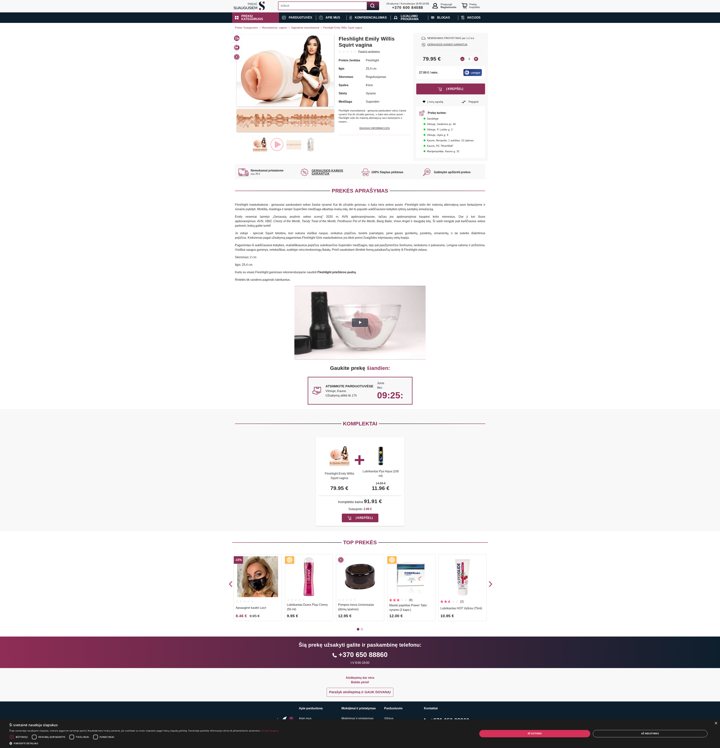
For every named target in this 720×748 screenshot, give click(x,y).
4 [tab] (310, 145)
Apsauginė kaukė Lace (251, 607)
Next (490, 585)
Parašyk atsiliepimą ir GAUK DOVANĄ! (360, 692)
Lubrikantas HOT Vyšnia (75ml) (461, 608)
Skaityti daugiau (270, 730)
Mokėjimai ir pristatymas (357, 718)
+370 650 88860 (363, 654)
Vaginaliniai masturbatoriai (305, 27)
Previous (230, 585)
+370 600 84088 (407, 7)
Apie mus (305, 718)
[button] (255, 17)
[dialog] (360, 733)
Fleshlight (372, 60)
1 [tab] (260, 145)
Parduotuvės (393, 708)
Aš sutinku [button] (535, 733)
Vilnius (388, 718)
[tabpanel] (285, 83)
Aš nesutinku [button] (650, 733)
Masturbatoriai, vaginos (274, 27)
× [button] (715, 723)
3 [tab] (293, 145)
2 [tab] (276, 145)
